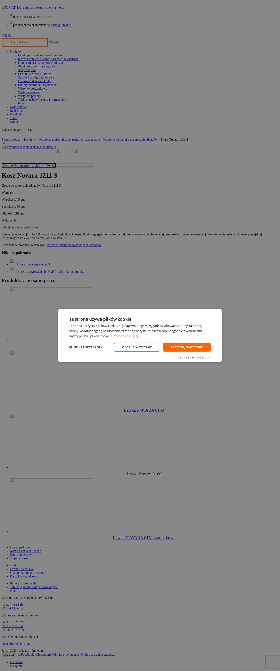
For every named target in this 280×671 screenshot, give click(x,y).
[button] (85, 347)
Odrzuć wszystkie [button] (137, 347)
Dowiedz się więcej (124, 336)
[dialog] (140, 335)
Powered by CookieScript (195, 357)
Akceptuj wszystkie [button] (187, 347)
